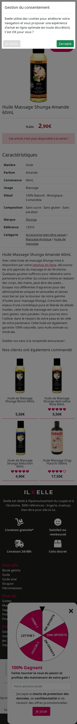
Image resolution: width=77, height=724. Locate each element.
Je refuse (12, 44)
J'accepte (65, 44)
